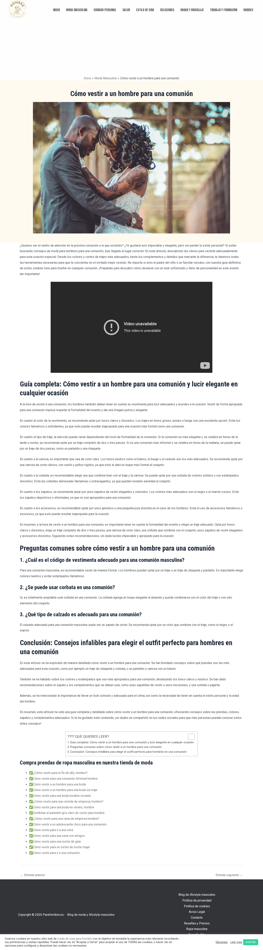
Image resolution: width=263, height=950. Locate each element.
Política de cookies (197, 906)
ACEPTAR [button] (250, 942)
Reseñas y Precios (197, 923)
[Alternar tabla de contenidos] (189, 736)
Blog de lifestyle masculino (196, 894)
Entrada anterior (32, 875)
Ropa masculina (196, 929)
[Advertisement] (131, 47)
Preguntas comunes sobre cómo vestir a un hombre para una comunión (116, 747)
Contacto (197, 917)
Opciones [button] (222, 942)
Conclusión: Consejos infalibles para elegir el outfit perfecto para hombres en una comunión (128, 751)
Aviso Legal (197, 912)
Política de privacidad (196, 900)
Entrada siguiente (229, 875)
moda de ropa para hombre (74, 938)
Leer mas (236, 942)
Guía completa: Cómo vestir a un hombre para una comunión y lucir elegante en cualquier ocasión (132, 742)
